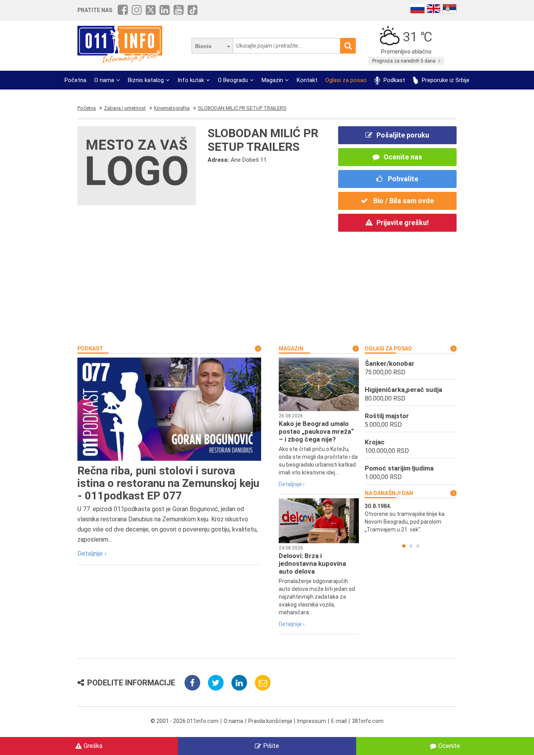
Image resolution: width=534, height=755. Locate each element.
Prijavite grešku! (402, 222)
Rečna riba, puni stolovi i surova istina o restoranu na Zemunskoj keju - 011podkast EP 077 (168, 483)
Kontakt (307, 80)
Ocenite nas (402, 157)
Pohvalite (402, 179)
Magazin (272, 80)
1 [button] (403, 545)
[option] (411, 517)
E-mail (339, 721)
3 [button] (417, 545)
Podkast (393, 80)
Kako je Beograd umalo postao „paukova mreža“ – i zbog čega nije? (316, 431)
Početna (75, 80)
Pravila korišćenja (270, 721)
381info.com (367, 721)
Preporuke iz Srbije (444, 80)
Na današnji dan (389, 493)
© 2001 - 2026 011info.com (185, 721)
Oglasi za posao (346, 80)
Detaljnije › (91, 553)
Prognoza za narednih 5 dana (404, 61)
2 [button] (410, 545)
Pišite (271, 746)
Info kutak (190, 80)
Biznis (203, 46)
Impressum (311, 721)
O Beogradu (233, 80)
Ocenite (449, 746)
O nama (104, 80)
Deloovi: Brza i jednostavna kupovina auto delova (312, 563)
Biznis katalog (146, 80)
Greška (93, 746)
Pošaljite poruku (402, 135)
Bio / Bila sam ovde (403, 201)
